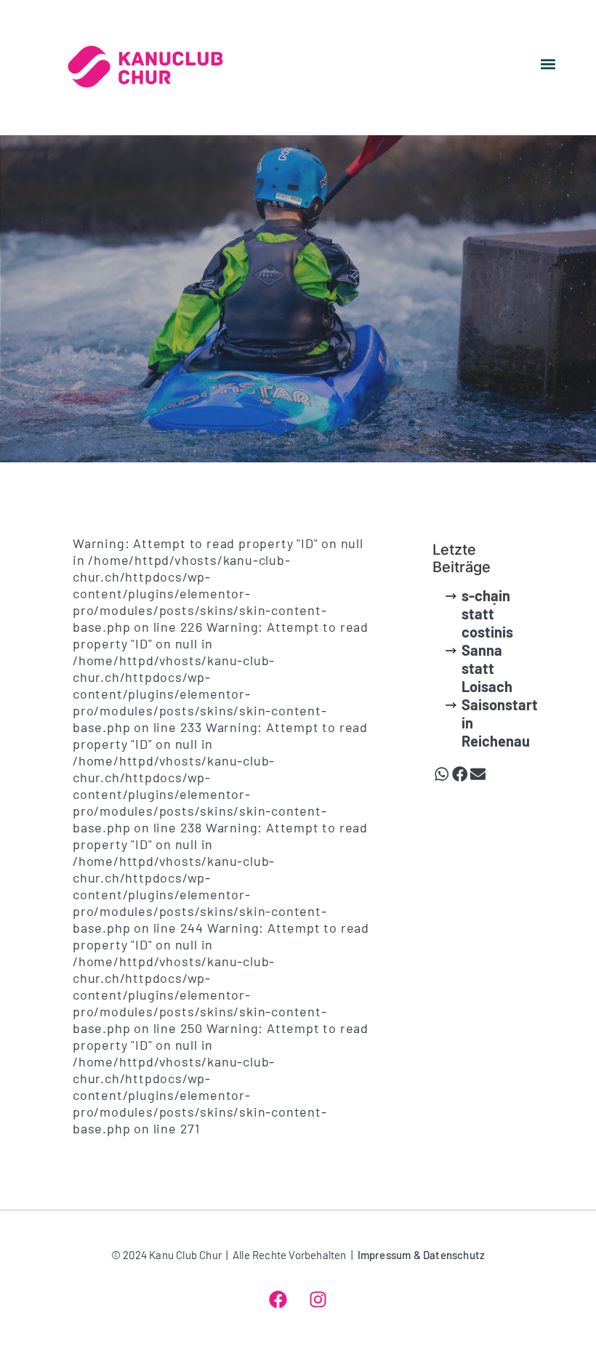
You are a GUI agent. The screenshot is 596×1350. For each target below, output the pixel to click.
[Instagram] (318, 1299)
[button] (548, 64)
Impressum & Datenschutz (422, 1254)
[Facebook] (278, 1299)
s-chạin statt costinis (487, 613)
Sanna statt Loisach (487, 668)
